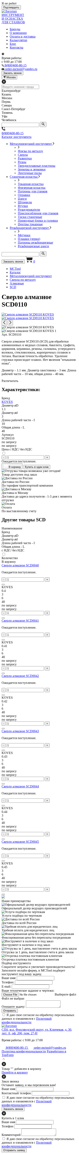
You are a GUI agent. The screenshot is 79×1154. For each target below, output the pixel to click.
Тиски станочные (30, 217)
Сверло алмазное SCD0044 (20, 786)
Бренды (15, 29)
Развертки (25, 158)
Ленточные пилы (30, 173)
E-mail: (6, 986)
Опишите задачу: (13, 1006)
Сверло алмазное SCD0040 (20, 565)
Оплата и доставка (22, 36)
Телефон (7, 1126)
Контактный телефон (16, 1093)
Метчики (24, 235)
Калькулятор (18, 40)
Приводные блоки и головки (38, 220)
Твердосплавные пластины (36, 165)
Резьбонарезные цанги (33, 246)
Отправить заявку (14, 1150)
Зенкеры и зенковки (32, 169)
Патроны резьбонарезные (35, 242)
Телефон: (8, 982)
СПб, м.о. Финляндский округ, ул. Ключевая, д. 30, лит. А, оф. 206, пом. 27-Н (37, 1031)
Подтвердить (11, 7)
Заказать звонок (13, 261)
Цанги (22, 198)
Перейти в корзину (15, 1072)
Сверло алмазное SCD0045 (20, 841)
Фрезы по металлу (30, 151)
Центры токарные (30, 224)
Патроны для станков (32, 191)
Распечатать (10, 381)
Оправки (24, 195)
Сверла (23, 154)
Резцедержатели (29, 209)
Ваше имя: (9, 978)
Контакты (16, 47)
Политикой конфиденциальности (27, 1020)
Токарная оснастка (31, 184)
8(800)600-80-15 (12, 133)
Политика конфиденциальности (24, 1051)
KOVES (7, 401)
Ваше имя (8, 1089)
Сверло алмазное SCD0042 (20, 676)
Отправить (9, 1010)
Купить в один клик (37, 467)
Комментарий (11, 1135)
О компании (18, 33)
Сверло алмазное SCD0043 (20, 731)
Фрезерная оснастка (31, 187)
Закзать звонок (12, 73)
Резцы (22, 162)
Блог (13, 44)
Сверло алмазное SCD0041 (20, 620)
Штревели (25, 202)
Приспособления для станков (38, 213)
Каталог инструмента (16, 137)
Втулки (23, 206)
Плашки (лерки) (29, 239)
